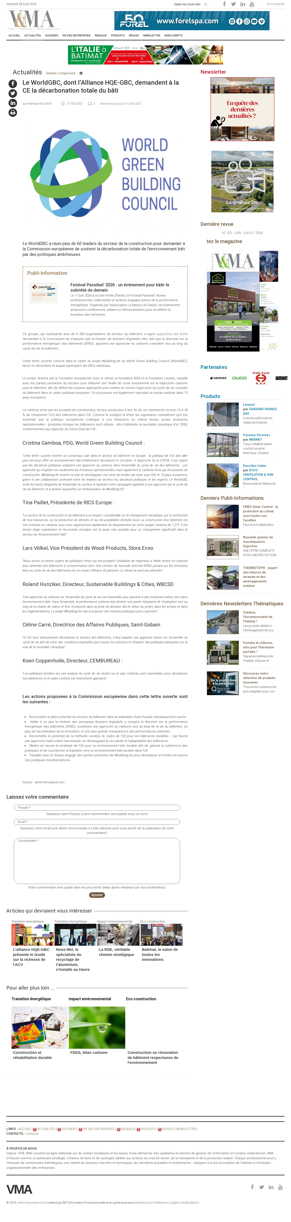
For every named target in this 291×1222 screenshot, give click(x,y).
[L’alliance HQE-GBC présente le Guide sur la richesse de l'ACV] (33, 935)
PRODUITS (148, 1129)
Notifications (190, 1202)
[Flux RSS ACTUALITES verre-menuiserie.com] (34, 1129)
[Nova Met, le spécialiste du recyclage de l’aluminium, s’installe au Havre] (76, 935)
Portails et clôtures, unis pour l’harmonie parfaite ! (258, 647)
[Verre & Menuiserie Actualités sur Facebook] (224, 4)
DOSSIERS (69, 1129)
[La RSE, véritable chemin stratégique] (118, 935)
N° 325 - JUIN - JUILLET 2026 (242, 233)
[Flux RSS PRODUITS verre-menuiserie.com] (138, 1129)
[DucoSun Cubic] (223, 475)
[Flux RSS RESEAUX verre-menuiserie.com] (118, 1129)
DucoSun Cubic (254, 466)
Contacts (32, 1134)
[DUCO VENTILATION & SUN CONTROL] (238, 378)
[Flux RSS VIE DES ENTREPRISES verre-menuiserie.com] (80, 1129)
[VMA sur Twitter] (13, 93)
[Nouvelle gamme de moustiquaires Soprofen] (223, 547)
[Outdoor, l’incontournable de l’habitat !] (223, 622)
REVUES (168, 1129)
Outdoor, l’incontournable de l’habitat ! (257, 616)
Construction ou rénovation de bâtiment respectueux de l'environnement (153, 1057)
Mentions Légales (168, 1202)
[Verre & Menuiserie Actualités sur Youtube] (252, 4)
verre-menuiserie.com (31, 1202)
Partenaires (213, 367)
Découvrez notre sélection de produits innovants (259, 678)
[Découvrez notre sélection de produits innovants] (223, 683)
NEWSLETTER (186, 1129)
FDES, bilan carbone (89, 1052)
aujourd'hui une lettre (172, 334)
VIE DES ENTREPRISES (99, 1129)
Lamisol (249, 405)
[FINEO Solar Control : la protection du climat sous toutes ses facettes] (223, 516)
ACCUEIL (25, 1129)
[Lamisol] (223, 414)
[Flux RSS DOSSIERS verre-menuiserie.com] (59, 1129)
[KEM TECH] (259, 378)
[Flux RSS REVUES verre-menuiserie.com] (159, 1129)
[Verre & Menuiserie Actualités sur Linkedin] (242, 4)
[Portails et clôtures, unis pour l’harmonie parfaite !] (223, 652)
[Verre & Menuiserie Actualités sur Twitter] (233, 4)
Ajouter (97, 895)
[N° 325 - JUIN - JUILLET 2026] (242, 301)
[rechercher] (205, 3)
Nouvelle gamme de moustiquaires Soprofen (258, 541)
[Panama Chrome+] (223, 445)
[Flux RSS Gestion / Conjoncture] (81, 73)
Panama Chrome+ (256, 435)
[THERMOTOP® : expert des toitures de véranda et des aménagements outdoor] (223, 577)
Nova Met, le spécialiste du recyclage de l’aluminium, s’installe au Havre (73, 959)
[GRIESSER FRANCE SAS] (217, 378)
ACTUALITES (46, 1129)
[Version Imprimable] (13, 112)
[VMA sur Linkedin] (13, 103)
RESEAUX (128, 1129)
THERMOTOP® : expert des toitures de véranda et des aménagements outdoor (260, 577)
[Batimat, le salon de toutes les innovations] (161, 935)
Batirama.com (144, 1202)
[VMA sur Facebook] (13, 84)
